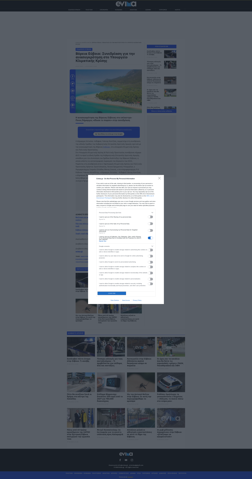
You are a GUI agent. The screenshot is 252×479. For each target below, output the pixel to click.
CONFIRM (111, 293)
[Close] (160, 179)
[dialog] (126, 239)
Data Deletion (115, 300)
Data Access (126, 300)
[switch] (150, 217)
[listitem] (126, 213)
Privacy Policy (137, 300)
